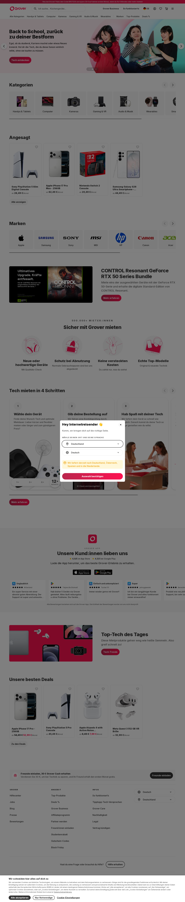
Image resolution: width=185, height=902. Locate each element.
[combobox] (92, 444)
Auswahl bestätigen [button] (92, 476)
